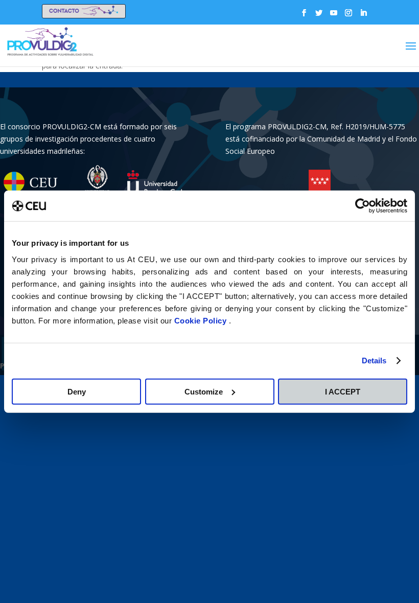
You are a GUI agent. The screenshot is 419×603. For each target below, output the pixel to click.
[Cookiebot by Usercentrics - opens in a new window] (362, 206)
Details (374, 360)
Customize (203, 391)
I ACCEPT (342, 391)
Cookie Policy (201, 320)
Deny (76, 391)
